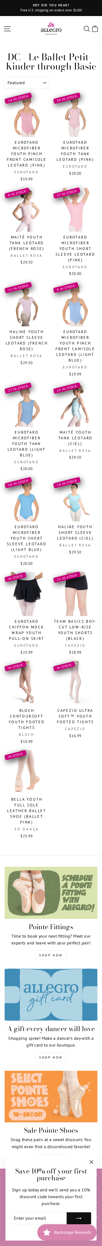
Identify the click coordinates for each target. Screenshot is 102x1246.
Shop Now (51, 955)
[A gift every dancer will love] (51, 995)
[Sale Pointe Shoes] (51, 1096)
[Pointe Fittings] (51, 893)
